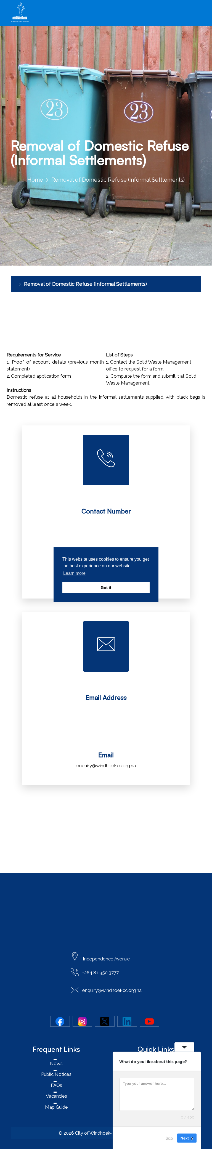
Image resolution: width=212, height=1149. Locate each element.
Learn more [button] (74, 573)
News (56, 1063)
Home (35, 179)
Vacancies (56, 1096)
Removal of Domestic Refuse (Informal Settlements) (85, 284)
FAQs (56, 1085)
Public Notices (56, 1074)
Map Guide (56, 1107)
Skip (169, 1137)
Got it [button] (106, 587)
